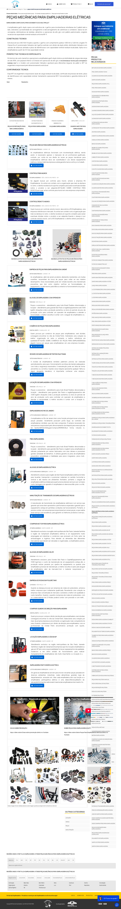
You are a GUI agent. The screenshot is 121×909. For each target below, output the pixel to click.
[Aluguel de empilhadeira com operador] (16, 314)
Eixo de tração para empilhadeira (102, 237)
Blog (91, 4)
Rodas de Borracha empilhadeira (102, 610)
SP (30, 860)
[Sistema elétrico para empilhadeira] (99, 775)
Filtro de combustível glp (99, 264)
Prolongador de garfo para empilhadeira (100, 330)
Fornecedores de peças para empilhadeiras (100, 443)
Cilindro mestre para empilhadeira (102, 188)
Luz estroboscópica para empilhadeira (103, 289)
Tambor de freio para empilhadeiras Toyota (102, 636)
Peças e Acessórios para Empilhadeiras (103, 502)
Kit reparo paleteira (98, 695)
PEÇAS (67, 826)
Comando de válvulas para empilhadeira (100, 206)
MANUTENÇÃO (70, 830)
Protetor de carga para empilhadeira (103, 340)
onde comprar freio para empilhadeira (103, 823)
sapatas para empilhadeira (100, 846)
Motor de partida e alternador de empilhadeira (102, 470)
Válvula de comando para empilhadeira (99, 388)
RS (44, 860)
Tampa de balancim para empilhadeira (103, 363)
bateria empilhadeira (98, 735)
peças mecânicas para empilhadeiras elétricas (103, 512)
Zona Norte (22, 878)
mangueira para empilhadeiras (101, 466)
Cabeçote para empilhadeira (100, 157)
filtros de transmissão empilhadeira (103, 806)
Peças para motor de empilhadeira (102, 569)
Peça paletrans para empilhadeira (102, 479)
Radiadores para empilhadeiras (101, 586)
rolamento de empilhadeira (100, 838)
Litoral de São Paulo (70, 878)
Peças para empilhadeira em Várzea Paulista (102, 534)
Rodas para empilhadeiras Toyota (102, 623)
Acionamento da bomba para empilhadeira (100, 96)
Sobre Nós (62, 4)
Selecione (11, 860)
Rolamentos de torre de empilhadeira (103, 631)
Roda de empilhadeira (98, 598)
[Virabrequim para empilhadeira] (21, 794)
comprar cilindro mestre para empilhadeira (101, 745)
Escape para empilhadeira (99, 241)
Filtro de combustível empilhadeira (102, 260)
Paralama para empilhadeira (100, 305)
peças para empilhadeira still (101, 84)
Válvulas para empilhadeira (100, 393)
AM (69, 860)
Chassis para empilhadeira (100, 165)
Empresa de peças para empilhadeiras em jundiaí (103, 418)
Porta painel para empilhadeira (101, 325)
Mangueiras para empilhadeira (101, 301)
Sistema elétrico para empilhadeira (102, 359)
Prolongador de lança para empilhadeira (100, 335)
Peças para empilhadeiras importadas (103, 555)
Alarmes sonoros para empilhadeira (103, 110)
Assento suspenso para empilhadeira (103, 136)
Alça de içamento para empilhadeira (103, 114)
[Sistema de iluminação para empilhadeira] (73, 755)
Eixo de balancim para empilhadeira (102, 229)
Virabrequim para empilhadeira (101, 397)
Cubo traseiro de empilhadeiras (101, 666)
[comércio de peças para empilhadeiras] (16, 342)
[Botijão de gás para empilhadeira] (47, 794)
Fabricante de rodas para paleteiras (103, 675)
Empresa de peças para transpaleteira (103, 423)
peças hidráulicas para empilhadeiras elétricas (103, 506)
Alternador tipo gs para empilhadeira (103, 128)
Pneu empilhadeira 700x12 (99, 72)
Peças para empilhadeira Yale (100, 547)
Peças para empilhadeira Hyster (60, 13)
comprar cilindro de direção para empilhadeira (102, 740)
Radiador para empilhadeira (100, 92)
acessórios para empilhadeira (101, 731)
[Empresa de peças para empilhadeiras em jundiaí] (16, 285)
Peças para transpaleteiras (100, 573)
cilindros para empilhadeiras (101, 658)
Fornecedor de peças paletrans (43, 13)
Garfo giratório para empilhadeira (102, 277)
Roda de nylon (96, 723)
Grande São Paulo (57, 878)
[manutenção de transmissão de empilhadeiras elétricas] (17, 511)
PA (73, 860)
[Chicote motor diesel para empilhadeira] (21, 775)
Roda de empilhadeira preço (100, 602)
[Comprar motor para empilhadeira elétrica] (17, 540)
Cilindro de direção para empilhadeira (103, 184)
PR (35, 860)
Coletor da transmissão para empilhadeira (101, 192)
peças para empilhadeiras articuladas (103, 551)
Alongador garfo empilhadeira (101, 118)
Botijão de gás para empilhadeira (102, 68)
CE (57, 860)
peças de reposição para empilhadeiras (99, 828)
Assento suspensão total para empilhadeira (101, 645)
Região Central (12, 878)
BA (52, 860)
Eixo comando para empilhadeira (101, 225)
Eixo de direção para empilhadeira (102, 233)
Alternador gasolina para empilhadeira (100, 123)
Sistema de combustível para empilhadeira (100, 348)
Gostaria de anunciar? (104, 4)
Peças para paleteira (98, 707)
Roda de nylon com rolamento (101, 711)
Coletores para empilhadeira (100, 197)
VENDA (67, 822)
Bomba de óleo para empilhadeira (102, 153)
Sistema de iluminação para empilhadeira (100, 354)
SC (39, 860)
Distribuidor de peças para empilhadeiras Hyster (100, 407)
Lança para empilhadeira (99, 285)
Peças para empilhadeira (99, 522)
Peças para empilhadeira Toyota (101, 543)
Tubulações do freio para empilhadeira (99, 383)
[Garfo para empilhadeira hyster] (21, 755)
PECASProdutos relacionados (98, 59)
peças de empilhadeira (98, 483)
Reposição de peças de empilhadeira (102, 590)
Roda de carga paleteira (99, 691)
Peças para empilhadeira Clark (101, 526)
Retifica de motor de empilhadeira (102, 594)
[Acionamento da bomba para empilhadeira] (99, 794)
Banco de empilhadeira (99, 144)
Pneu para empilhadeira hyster (101, 321)
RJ (17, 860)
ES (26, 860)
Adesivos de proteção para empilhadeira (100, 101)
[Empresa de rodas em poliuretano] (17, 596)
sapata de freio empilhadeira (100, 842)
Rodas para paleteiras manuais (101, 703)
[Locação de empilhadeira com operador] (17, 398)
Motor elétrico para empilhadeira (102, 475)
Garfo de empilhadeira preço (100, 454)
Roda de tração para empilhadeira (102, 606)
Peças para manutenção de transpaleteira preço (100, 564)
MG (22, 860)
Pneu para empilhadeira (99, 88)
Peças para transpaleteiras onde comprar (102, 577)
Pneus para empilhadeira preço (26, 13)
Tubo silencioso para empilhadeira (102, 379)
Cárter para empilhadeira (99, 161)
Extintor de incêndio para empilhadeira (99, 255)
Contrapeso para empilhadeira (101, 210)
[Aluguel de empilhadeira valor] (17, 568)
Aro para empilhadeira (98, 132)
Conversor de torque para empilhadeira (100, 220)
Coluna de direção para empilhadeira (103, 201)
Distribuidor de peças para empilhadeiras (100, 402)
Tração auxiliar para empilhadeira (102, 371)
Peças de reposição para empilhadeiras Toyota (99, 491)
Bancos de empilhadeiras (99, 654)
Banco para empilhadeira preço (101, 650)
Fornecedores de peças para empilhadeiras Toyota (100, 449)
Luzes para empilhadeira (99, 297)
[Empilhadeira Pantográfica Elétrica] (18, 681)
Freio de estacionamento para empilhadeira (101, 268)
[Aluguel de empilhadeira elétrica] (17, 483)
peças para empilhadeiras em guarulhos (100, 833)
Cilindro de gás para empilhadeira (102, 76)
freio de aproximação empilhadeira (102, 810)
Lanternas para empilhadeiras (101, 462)
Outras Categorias (75, 811)
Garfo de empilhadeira (98, 80)
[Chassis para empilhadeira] (47, 775)
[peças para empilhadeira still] (73, 775)
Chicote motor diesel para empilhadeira (99, 173)
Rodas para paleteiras (98, 719)
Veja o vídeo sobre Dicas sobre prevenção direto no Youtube (29, 732)
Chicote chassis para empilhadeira (102, 169)
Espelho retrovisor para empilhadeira (103, 245)
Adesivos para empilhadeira (100, 106)
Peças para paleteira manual (100, 679)
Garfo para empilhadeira (99, 458)
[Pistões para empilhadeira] (47, 755)
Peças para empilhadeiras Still (101, 559)
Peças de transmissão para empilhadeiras (100, 497)
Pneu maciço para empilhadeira (101, 317)
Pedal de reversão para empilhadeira (103, 309)
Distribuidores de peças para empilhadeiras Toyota (100, 413)
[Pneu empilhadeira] (17, 455)
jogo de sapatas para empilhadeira (102, 814)
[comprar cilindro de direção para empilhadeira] (17, 625)
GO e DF (63, 860)
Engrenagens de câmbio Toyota (101, 427)
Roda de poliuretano (98, 727)
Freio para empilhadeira (99, 273)
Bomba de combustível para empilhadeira (100, 148)
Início (50, 4)
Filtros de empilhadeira (99, 435)
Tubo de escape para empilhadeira (102, 375)
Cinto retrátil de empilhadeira (101, 662)
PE (48, 860)
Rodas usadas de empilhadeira (101, 627)
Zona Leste (47, 878)
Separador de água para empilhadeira (103, 344)
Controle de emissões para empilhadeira (100, 215)
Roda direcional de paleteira (100, 683)
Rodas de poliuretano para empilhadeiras (100, 614)
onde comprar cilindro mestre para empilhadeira (103, 818)
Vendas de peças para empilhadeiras (103, 641)
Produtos (76, 4)
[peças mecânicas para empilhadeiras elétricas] (27, 243)
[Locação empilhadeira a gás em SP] (18, 653)
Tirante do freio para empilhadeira (102, 367)
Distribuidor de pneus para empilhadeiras (100, 670)
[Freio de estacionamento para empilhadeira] (99, 755)
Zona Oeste (31, 878)
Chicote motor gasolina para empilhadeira (100, 179)
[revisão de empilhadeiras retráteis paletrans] (17, 370)
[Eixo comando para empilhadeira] (73, 794)
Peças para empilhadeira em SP (101, 530)
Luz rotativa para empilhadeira (101, 293)
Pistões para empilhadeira (99, 313)
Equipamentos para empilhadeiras (102, 431)
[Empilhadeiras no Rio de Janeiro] (17, 427)
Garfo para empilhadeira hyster (101, 281)
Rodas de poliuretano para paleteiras (103, 699)
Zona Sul (39, 878)
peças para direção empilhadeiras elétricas (102, 517)
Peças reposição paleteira (99, 687)
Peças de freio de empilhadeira (101, 487)
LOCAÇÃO (68, 818)
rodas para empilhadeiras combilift (102, 619)
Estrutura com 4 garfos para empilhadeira (101, 250)
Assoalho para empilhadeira (100, 140)
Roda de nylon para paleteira (100, 715)
